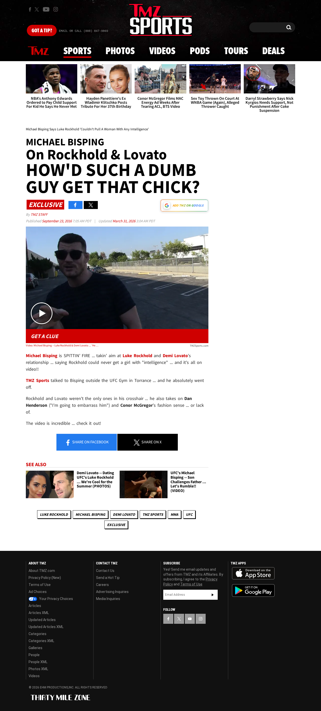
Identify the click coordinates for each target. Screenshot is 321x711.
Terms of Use (40, 585)
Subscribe (213, 595)
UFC (189, 514)
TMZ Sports (37, 380)
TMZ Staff (39, 214)
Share (90, 441)
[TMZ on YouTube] (190, 619)
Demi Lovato (124, 514)
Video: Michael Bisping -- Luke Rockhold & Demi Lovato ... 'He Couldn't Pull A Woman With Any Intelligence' (62, 345)
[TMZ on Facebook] (30, 9)
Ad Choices (38, 592)
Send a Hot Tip (108, 578)
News (38, 51)
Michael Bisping (90, 514)
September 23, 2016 (57, 221)
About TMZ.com (42, 571)
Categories (37, 634)
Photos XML (38, 669)
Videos (162, 51)
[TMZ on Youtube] (46, 9)
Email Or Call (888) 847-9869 (83, 31)
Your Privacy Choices (55, 599)
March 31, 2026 (124, 221)
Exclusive (116, 524)
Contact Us (105, 571)
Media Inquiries (108, 599)
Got (42, 31)
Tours (236, 51)
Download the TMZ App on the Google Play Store (253, 590)
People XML (38, 662)
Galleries (35, 648)
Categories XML (41, 641)
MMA (174, 514)
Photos (120, 51)
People (34, 655)
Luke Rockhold (54, 514)
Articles (35, 606)
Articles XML (39, 613)
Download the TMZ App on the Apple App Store (253, 573)
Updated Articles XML (46, 627)
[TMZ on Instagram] (55, 9)
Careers (102, 585)
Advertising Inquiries (112, 592)
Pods (200, 51)
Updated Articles (42, 620)
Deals (273, 51)
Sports (77, 51)
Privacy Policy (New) (45, 578)
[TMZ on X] (37, 9)
